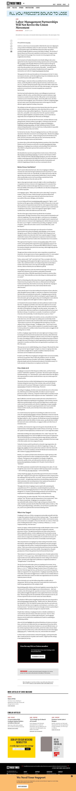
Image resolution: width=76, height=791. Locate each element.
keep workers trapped (23, 435)
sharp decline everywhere (33, 493)
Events (38, 8)
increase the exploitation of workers (27, 462)
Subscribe (59, 4)
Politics (14, 8)
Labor (8, 8)
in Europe (41, 400)
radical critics (45, 242)
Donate (64, 4)
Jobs (59, 774)
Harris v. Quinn (40, 123)
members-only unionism (39, 231)
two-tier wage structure (31, 470)
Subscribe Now (56, 754)
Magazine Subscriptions (51, 773)
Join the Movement (22, 786)
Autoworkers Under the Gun (29, 601)
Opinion (21, 8)
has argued (28, 473)
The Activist (47, 673)
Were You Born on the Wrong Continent (27, 154)
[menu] (23, 3)
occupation (23, 63)
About (54, 4)
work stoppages (31, 414)
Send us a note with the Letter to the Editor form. (41, 683)
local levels (20, 123)
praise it (28, 451)
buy (56, 636)
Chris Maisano (19, 30)
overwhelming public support (39, 201)
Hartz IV (31, 428)
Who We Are (26, 773)
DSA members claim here (38, 657)
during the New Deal (43, 71)
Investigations (29, 8)
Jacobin (28, 42)
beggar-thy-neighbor (23, 448)
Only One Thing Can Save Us (38, 156)
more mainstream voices (46, 243)
